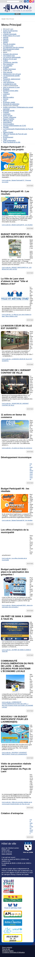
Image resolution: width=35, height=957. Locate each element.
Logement (6, 94)
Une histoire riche (9, 55)
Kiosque (6, 41)
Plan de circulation (9, 44)
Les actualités (7, 65)
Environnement (8, 137)
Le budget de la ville (9, 84)
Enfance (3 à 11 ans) (10, 59)
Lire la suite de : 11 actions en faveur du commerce (17, 448)
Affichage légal (8, 120)
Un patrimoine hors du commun (13, 47)
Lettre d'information (9, 140)
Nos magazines (8, 64)
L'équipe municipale (9, 34)
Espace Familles (8, 119)
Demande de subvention (11, 104)
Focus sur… (7, 80)
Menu (17, 14)
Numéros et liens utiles (10, 90)
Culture (5, 60)
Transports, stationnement (11, 79)
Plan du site (7, 32)
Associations (7, 122)
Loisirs (5, 77)
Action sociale (7, 115)
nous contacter (7, 854)
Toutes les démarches (10, 31)
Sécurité (6, 127)
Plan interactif (7, 72)
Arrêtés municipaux (9, 69)
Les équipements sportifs (11, 75)
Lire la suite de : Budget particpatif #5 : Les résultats (17, 224)
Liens (5, 100)
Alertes (5, 42)
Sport (5, 95)
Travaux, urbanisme (9, 117)
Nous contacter (7, 947)
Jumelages (6, 114)
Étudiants (6, 89)
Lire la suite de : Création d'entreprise (31, 826)
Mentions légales (7, 951)
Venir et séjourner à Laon (11, 87)
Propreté (6, 112)
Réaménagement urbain (11, 49)
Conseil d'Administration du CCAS (14, 125)
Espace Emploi (8, 132)
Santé (5, 139)
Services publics (8, 124)
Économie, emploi (9, 102)
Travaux (5, 92)
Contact (5, 135)
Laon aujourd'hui (8, 82)
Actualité (6, 67)
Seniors (5, 99)
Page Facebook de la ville (11, 142)
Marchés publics (8, 97)
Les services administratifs (12, 57)
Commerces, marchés (10, 62)
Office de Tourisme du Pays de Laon (15, 134)
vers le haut (30, 185)
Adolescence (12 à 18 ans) (12, 74)
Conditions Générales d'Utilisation (13, 952)
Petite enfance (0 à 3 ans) (11, 36)
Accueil (3, 19)
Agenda (5, 37)
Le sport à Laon (8, 46)
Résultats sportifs (8, 110)
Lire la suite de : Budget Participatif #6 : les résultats (17, 520)
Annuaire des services (10, 54)
